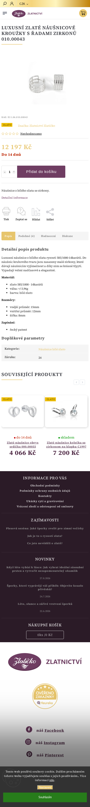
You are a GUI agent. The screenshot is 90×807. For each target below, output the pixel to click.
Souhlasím (45, 797)
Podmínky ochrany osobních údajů (45, 490)
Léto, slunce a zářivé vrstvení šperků (45, 604)
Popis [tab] (8, 236)
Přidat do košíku (41, 172)
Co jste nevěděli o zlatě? (45, 543)
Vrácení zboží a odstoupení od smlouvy (45, 506)
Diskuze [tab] (67, 236)
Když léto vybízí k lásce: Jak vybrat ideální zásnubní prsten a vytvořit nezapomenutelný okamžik (45, 569)
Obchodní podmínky (45, 485)
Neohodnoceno (31, 133)
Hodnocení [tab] (48, 236)
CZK (22, 3)
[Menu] (5, 12)
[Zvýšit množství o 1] (14, 172)
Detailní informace (14, 198)
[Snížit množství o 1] (4, 172)
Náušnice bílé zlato (52, 349)
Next (83, 382)
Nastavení (45, 787)
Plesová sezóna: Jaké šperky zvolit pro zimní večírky (45, 528)
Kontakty (45, 496)
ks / (45, 635)
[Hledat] (4, 4)
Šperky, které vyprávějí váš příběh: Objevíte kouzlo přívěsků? (45, 587)
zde (51, 780)
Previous (77, 382)
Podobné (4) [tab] (26, 236)
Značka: (36, 126)
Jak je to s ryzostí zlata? (45, 536)
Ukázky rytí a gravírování (45, 501)
